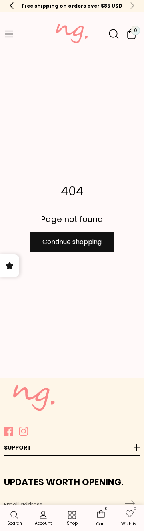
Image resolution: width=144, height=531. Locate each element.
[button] (9, 34)
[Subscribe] (128, 504)
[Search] (114, 34)
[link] (72, 518)
